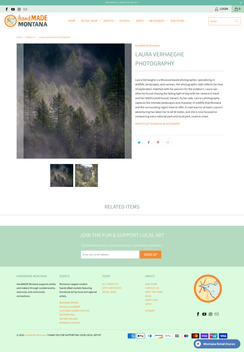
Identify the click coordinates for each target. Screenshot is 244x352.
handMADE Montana (147, 46)
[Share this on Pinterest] (158, 142)
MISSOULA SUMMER (69, 307)
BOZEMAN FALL (67, 315)
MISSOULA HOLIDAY (69, 323)
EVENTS (125, 21)
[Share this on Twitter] (139, 142)
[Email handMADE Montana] (25, 9)
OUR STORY (151, 284)
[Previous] (20, 101)
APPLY (140, 21)
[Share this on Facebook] (149, 142)
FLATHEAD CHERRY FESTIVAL (74, 311)
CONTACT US (152, 288)
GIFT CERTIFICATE (111, 288)
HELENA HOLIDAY (68, 319)
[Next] (128, 101)
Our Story (177, 21)
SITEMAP (150, 311)
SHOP (72, 21)
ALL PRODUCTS (110, 284)
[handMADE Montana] (26, 21)
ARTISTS (108, 21)
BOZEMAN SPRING (69, 303)
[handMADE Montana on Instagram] (19, 9)
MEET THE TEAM (153, 292)
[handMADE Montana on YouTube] (13, 9)
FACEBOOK (155, 124)
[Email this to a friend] (167, 142)
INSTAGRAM (172, 124)
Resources (157, 21)
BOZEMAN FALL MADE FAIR (117, 2)
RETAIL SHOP (89, 21)
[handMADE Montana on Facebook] (6, 9)
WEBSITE (140, 124)
